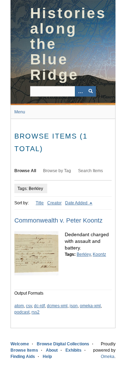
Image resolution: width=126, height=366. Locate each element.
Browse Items (24, 350)
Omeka (107, 356)
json (74, 305)
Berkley (84, 254)
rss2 (35, 312)
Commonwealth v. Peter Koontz (58, 220)
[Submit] (90, 91)
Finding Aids (22, 356)
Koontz (99, 254)
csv (29, 305)
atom (19, 305)
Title (40, 202)
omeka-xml (90, 305)
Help (47, 356)
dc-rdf (39, 305)
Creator (54, 202)
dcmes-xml (57, 305)
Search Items (90, 170)
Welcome (19, 344)
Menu (19, 112)
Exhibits (73, 350)
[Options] (80, 91)
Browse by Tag (57, 170)
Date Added (77, 202)
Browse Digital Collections (63, 344)
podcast (21, 312)
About (52, 350)
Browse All (25, 170)
